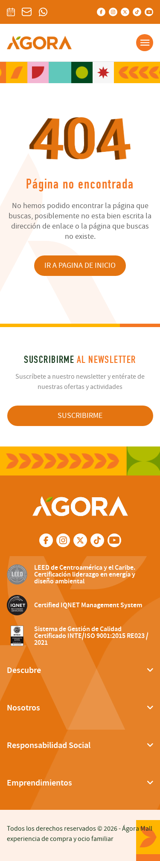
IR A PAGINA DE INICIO (80, 265)
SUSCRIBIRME (80, 415)
